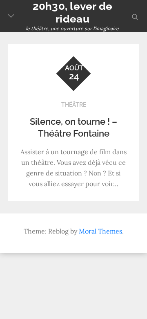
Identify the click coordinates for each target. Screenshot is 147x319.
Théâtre (73, 104)
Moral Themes (100, 231)
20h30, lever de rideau (73, 12)
